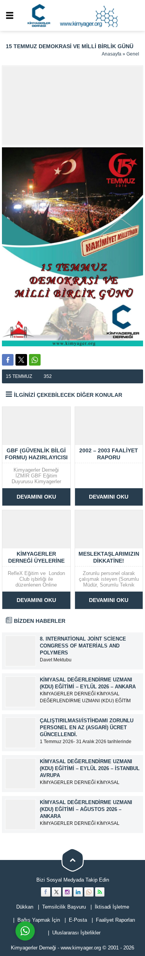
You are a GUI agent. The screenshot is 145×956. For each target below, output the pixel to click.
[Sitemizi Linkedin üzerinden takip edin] (78, 892)
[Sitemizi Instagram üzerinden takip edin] (67, 892)
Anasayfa (111, 54)
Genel (132, 54)
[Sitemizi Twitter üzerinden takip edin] (56, 892)
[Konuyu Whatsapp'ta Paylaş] (35, 360)
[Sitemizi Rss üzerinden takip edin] (99, 892)
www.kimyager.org (81, 948)
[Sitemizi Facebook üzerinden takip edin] (45, 892)
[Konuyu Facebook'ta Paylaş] (8, 360)
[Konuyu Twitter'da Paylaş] (21, 360)
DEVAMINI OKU (36, 497)
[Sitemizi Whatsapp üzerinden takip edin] (89, 892)
